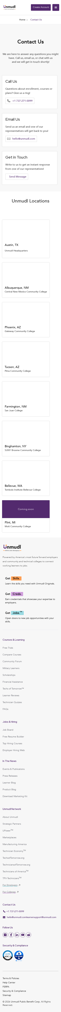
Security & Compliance (14, 991)
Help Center (9, 982)
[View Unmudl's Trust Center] (8, 956)
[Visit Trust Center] (19, 956)
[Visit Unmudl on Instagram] (5, 934)
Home (22, 19)
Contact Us (36, 19)
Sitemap (7, 995)
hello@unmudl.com (23, 139)
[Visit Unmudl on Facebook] (11, 934)
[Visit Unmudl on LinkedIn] (17, 934)
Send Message (17, 176)
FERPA (6, 986)
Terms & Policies (11, 978)
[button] (55, 7)
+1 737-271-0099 (22, 101)
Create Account (41, 7)
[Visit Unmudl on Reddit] (28, 934)
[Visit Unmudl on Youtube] (22, 934)
